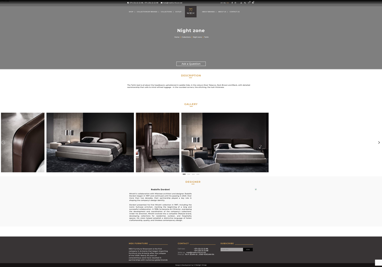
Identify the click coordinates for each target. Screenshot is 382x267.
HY (222, 3)
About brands (208, 12)
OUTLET (178, 12)
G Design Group (200, 265)
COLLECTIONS (166, 12)
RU (225, 3)
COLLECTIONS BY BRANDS (147, 12)
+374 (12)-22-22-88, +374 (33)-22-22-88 (143, 3)
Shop (131, 12)
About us (222, 12)
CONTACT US (235, 12)
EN (228, 3)
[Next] (379, 142)
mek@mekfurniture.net (172, 3)
